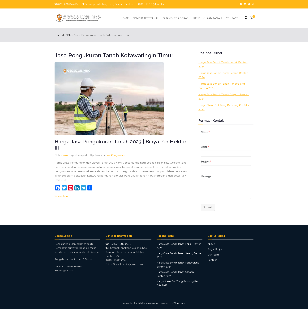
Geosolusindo (150, 303)
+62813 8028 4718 (67, 4)
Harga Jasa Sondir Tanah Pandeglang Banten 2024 (221, 86)
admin (64, 155)
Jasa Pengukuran (115, 155)
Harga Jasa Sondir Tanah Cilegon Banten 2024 (223, 96)
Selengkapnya (63, 196)
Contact (212, 260)
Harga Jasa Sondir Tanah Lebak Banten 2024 (222, 64)
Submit (207, 207)
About (211, 244)
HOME (124, 18)
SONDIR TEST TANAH (146, 18)
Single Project (216, 249)
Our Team (213, 254)
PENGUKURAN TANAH (207, 18)
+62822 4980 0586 (120, 244)
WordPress (179, 303)
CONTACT (232, 18)
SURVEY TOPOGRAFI (176, 18)
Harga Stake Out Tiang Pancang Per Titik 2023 (223, 107)
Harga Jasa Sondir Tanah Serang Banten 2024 (223, 75)
